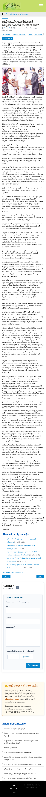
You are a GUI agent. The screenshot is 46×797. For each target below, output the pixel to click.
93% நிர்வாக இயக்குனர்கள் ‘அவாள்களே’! (18, 752)
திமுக (30, 34)
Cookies (14, 792)
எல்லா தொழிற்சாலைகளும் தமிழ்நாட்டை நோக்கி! (20, 773)
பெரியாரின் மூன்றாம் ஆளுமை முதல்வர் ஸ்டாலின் (20, 778)
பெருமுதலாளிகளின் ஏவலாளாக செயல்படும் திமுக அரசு (22, 764)
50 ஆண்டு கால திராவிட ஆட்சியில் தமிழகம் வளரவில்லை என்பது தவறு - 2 (23, 758)
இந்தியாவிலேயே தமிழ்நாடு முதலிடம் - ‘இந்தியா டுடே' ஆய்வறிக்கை (22, 734)
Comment (10, 627)
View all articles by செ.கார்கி (13, 572)
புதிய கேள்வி (26, 656)
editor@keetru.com (12, 699)
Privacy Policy (14, 789)
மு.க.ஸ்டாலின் (38, 34)
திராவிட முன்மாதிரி (10, 748)
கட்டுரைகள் (21, 28)
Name (9, 606)
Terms (14, 785)
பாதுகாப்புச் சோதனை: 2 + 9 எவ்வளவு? (21, 651)
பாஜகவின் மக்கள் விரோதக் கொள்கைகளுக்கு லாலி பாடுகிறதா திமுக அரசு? (21, 741)
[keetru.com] (12, 6)
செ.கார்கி (7, 28)
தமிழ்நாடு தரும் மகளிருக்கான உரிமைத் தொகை (20, 769)
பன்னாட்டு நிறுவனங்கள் (19, 34)
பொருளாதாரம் (6, 34)
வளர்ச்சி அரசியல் (7, 38)
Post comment (33, 665)
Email (8, 617)
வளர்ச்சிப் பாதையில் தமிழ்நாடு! (14, 729)
